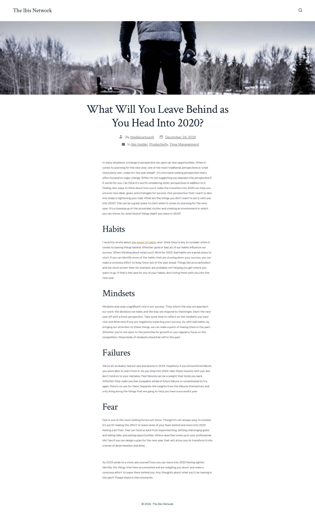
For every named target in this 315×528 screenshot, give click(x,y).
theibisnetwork (142, 137)
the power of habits (144, 242)
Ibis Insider (139, 144)
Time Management (184, 144)
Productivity (158, 144)
